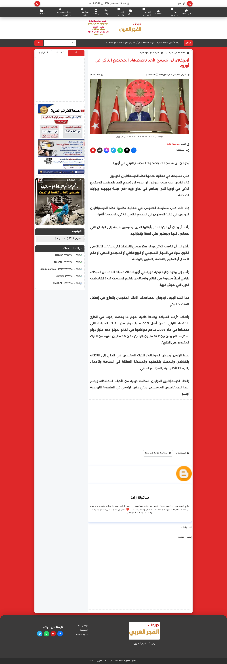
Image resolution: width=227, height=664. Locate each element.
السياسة (84, 630)
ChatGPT (58, 283)
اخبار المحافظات (81, 635)
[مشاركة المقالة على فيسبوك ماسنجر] (106, 150)
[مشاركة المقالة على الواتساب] (120, 150)
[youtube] (53, 633)
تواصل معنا (83, 626)
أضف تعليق (95, 75)
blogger (59, 255)
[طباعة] (93, 150)
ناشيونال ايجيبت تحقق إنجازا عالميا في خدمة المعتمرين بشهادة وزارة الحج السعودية (137, 43)
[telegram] (39, 633)
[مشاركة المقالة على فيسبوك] (134, 150)
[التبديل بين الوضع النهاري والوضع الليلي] (37, 4)
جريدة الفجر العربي (104, 661)
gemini (60, 276)
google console (48, 269)
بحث (39, 43)
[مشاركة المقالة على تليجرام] (113, 150)
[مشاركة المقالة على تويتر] (127, 150)
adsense (58, 262)
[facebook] (60, 633)
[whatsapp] (46, 633)
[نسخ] (100, 150)
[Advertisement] (139, 423)
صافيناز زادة (173, 144)
